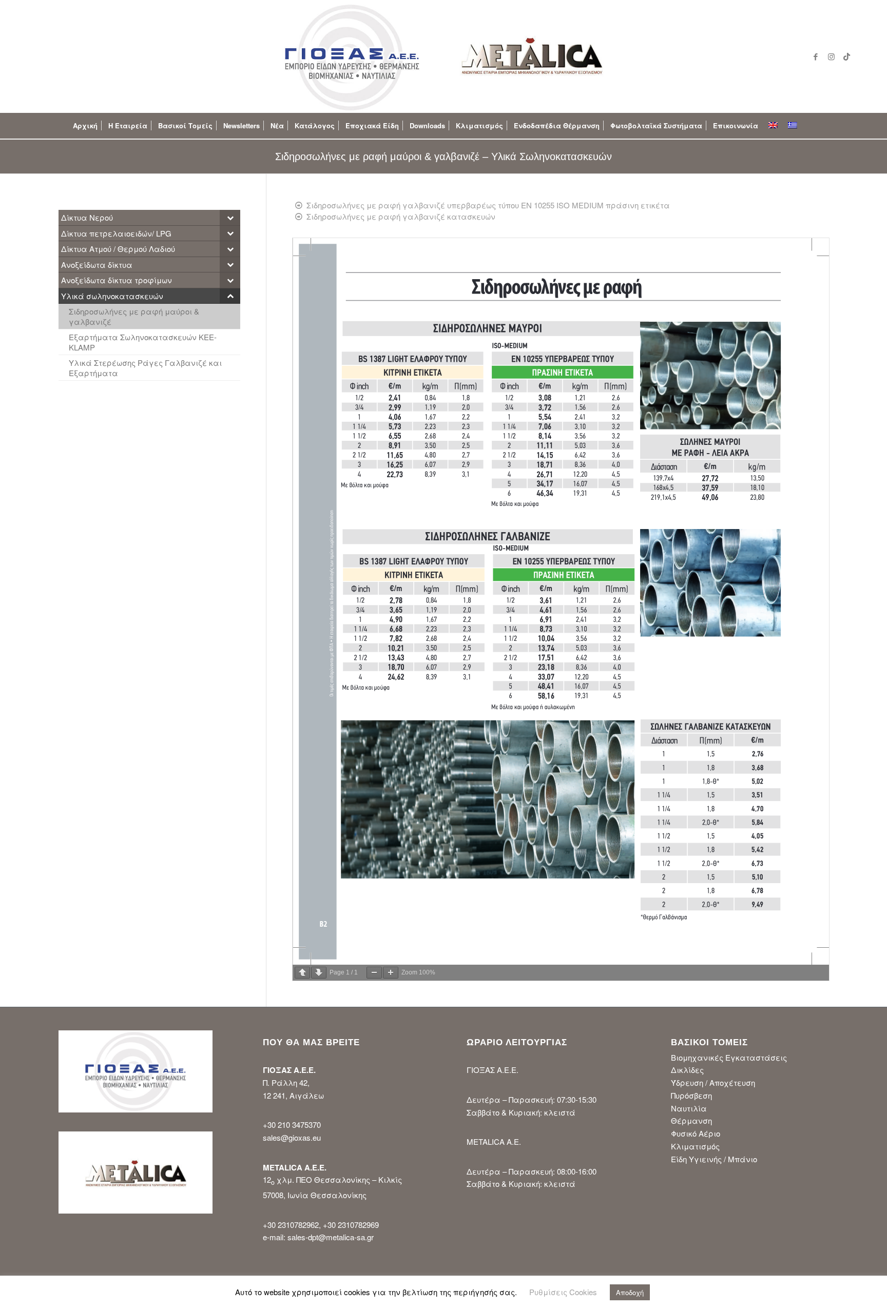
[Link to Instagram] (831, 56)
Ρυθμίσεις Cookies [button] (563, 1291)
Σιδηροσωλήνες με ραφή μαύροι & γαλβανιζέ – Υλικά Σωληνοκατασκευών (443, 156)
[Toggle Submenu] (230, 217)
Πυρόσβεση (691, 1095)
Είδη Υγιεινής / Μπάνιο (714, 1159)
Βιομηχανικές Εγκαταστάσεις (729, 1057)
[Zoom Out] (374, 973)
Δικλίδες (687, 1069)
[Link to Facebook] (815, 56)
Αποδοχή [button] (630, 1292)
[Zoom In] (390, 973)
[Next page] (318, 973)
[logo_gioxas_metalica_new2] (443, 56)
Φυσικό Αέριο (695, 1133)
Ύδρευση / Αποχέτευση (713, 1082)
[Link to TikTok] (846, 56)
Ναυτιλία (689, 1108)
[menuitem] (85, 126)
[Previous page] (302, 973)
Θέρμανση (691, 1120)
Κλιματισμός (695, 1146)
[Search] (810, 126)
